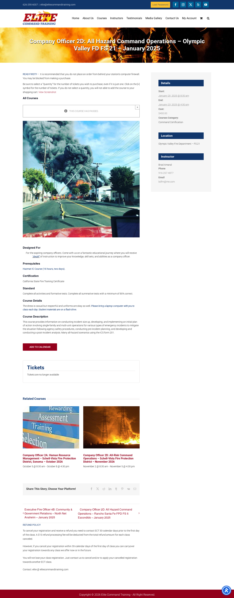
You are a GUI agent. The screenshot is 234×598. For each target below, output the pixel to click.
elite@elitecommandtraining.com (57, 4)
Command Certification (170, 122)
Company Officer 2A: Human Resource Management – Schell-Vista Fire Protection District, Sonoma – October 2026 (49, 458)
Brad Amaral (165, 164)
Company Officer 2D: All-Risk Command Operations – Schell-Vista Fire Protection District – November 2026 (108, 458)
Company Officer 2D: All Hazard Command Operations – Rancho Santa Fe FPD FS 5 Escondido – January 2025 (105, 513)
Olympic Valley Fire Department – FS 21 (179, 143)
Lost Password (160, 4)
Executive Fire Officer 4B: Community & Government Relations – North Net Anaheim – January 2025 (48, 513)
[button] (208, 18)
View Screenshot (47, 92)
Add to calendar (40, 347)
